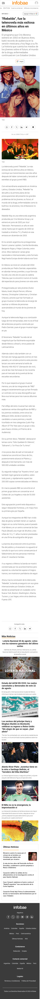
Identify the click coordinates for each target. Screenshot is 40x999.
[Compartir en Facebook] (12, 127)
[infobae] (20, 3)
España (21, 928)
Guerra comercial (15, 8)
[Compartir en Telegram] (26, 127)
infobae (5, 14)
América (6, 928)
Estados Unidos (31, 928)
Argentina (7, 963)
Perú (17, 933)
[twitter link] (13, 917)
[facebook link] (8, 917)
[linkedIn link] (31, 917)
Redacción (16, 951)
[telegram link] (27, 917)
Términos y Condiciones (12, 981)
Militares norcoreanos (29, 8)
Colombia (14, 928)
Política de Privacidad (29, 981)
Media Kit (20, 968)
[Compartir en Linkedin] (22, 127)
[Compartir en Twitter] (17, 127)
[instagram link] (17, 917)
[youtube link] (22, 917)
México (11, 933)
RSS (26, 939)
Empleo (24, 951)
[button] (3, 3)
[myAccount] (36, 3)
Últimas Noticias (17, 939)
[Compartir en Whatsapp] (7, 127)
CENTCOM (4, 8)
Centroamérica (26, 933)
